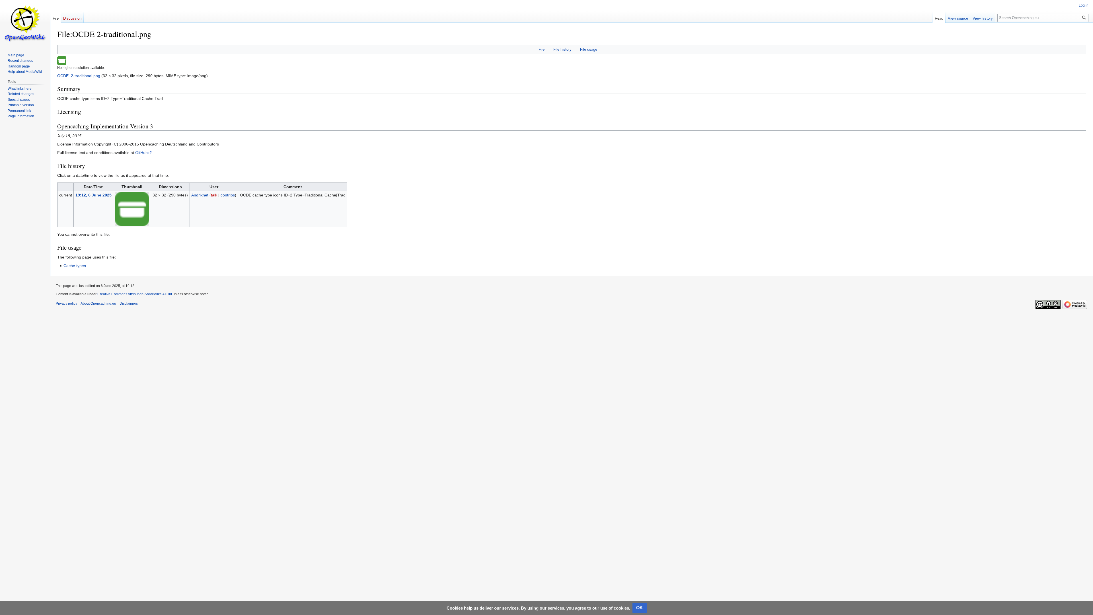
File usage (588, 49)
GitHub (141, 152)
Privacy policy (66, 304)
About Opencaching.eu (98, 304)
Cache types (74, 265)
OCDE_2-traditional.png (78, 75)
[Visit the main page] (25, 23)
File (542, 49)
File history (562, 49)
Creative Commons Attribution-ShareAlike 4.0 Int (134, 294)
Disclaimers (129, 304)
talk (214, 195)
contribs (228, 195)
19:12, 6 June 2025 (93, 195)
